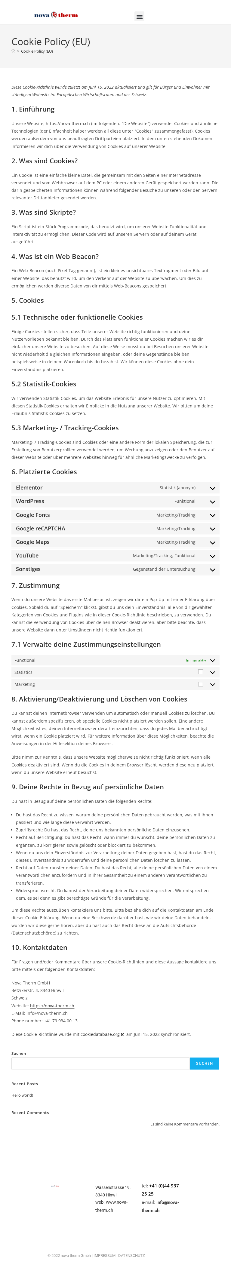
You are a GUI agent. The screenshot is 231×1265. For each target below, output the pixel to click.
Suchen (18, 1053)
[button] (139, 16)
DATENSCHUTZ (131, 1255)
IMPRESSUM (105, 1255)
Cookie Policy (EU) (37, 51)
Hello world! (22, 1095)
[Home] (13, 51)
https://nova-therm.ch (68, 123)
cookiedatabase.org (100, 1034)
